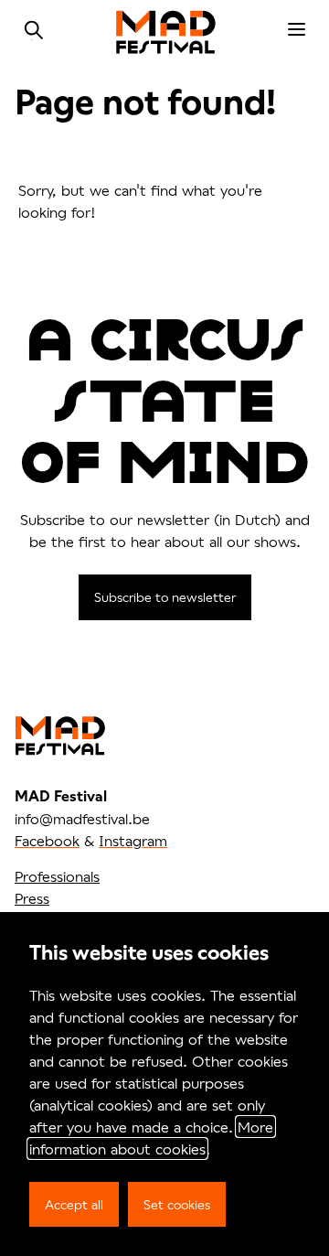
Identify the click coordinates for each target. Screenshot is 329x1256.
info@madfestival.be (82, 818)
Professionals (57, 876)
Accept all (74, 1204)
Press (32, 898)
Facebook (47, 840)
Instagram (133, 840)
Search (34, 30)
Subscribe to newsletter (165, 597)
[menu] (296, 30)
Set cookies (176, 1204)
